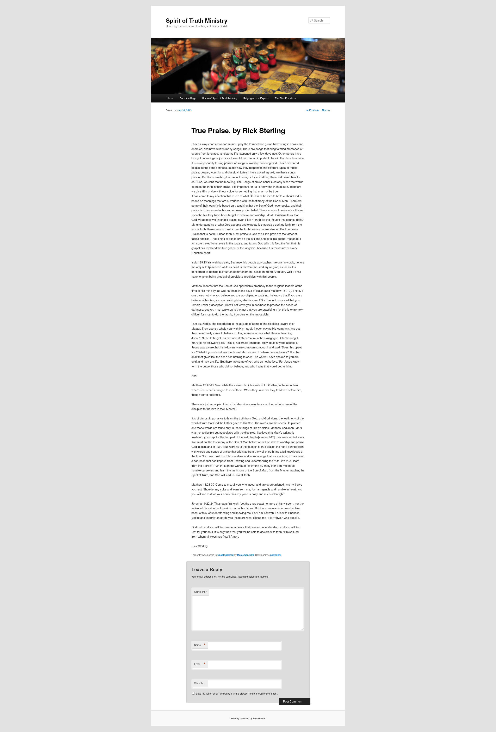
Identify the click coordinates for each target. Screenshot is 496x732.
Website (198, 683)
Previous (312, 110)
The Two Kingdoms (285, 98)
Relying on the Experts (256, 98)
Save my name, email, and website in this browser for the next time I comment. (237, 693)
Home (170, 98)
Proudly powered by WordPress (248, 718)
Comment (200, 591)
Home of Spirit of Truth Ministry (219, 98)
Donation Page (188, 98)
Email (200, 664)
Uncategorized (225, 555)
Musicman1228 (245, 555)
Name (200, 645)
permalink (275, 555)
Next (326, 110)
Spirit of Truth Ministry (196, 20)
